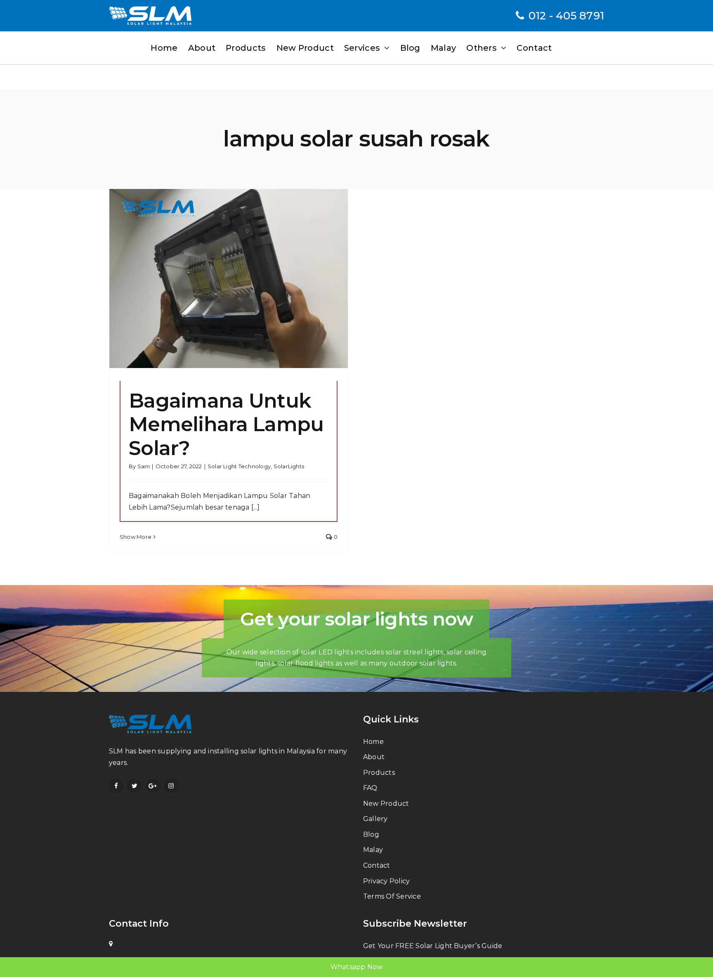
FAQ (370, 788)
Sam (143, 466)
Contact (376, 865)
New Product (386, 803)
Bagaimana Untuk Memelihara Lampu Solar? (226, 424)
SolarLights (289, 466)
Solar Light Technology (239, 466)
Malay (373, 850)
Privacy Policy (386, 881)
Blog (371, 834)
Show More (135, 536)
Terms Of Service (392, 896)
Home (373, 742)
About (374, 757)
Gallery (375, 819)
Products (379, 772)
